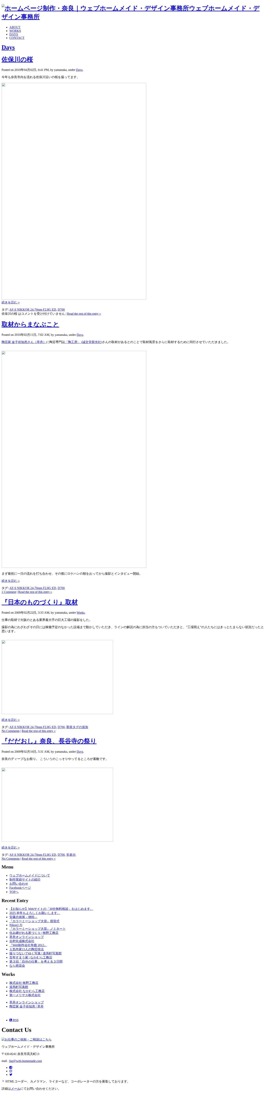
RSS (15, 1020)
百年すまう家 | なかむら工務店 (30, 957)
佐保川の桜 (17, 59)
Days (8, 47)
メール (15, 1088)
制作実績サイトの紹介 (25, 879)
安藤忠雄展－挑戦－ (23, 917)
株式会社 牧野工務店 (23, 982)
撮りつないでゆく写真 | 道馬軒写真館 (35, 953)
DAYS (13, 34)
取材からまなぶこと (30, 324)
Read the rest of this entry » (84, 313)
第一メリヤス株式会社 (25, 995)
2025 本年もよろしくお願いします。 (34, 913)
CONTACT (16, 37)
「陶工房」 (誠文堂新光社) (83, 342)
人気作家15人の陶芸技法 (26, 949)
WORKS (15, 30)
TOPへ (14, 891)
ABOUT (15, 27)
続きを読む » (11, 302)
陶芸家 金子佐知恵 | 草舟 (26, 1006)
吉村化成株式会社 (21, 941)
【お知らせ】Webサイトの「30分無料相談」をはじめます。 (51, 908)
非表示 (71, 854)
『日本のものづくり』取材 (40, 602)
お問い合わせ (18, 883)
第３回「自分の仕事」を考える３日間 (36, 961)
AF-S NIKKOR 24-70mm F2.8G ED (32, 309)
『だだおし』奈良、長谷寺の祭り (49, 740)
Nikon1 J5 (15, 925)
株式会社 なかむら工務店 (27, 991)
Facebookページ (20, 887)
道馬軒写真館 (18, 987)
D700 (61, 309)
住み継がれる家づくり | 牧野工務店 (33, 932)
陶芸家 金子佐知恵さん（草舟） (24, 342)
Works (81, 612)
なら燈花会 (17, 965)
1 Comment (9, 592)
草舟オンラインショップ (26, 937)
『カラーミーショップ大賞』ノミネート (37, 928)
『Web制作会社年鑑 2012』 (28, 945)
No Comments (11, 731)
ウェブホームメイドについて (29, 875)
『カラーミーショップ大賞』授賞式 (34, 921)
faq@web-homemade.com (25, 1061)
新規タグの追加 (77, 727)
